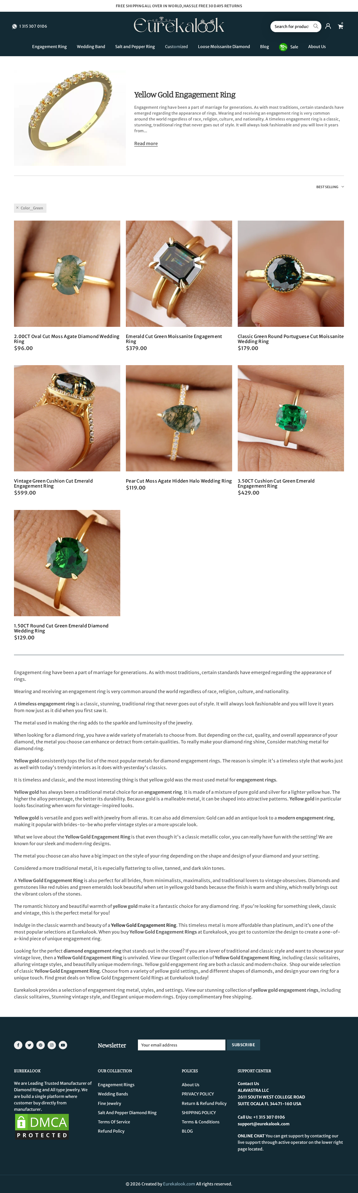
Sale (294, 46)
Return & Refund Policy (204, 1103)
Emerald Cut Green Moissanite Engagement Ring (174, 339)
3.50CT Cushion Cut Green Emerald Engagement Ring (276, 483)
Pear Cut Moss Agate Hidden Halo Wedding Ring (179, 480)
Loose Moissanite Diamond (224, 46)
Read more (146, 143)
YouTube (63, 1045)
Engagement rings (116, 1084)
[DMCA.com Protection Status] (42, 1126)
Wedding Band (91, 46)
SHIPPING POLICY (199, 1112)
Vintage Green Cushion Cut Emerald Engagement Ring (53, 483)
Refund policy (111, 1131)
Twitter (29, 1045)
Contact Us (248, 1083)
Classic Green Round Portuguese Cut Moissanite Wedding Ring (291, 339)
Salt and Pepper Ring (135, 46)
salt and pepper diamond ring (127, 1112)
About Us (317, 46)
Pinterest (40, 1045)
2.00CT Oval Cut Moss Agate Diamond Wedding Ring (67, 339)
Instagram (52, 1045)
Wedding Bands (113, 1094)
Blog (264, 46)
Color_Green (32, 208)
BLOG (187, 1131)
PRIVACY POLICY (198, 1094)
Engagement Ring (49, 46)
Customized (176, 46)
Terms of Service (114, 1122)
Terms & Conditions (201, 1122)
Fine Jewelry (109, 1103)
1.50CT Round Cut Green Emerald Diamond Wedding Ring (61, 628)
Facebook (18, 1045)
